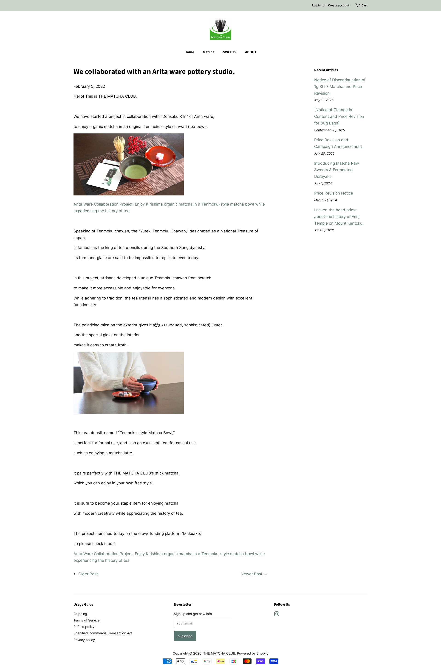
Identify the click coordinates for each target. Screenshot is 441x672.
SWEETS (229, 52)
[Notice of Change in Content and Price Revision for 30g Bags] (339, 116)
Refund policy (84, 627)
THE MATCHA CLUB (219, 653)
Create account (338, 5)
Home (189, 52)
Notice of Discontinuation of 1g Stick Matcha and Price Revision (339, 87)
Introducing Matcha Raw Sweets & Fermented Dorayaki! (336, 170)
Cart (365, 5)
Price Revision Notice (333, 193)
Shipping (80, 614)
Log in (316, 5)
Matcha (208, 52)
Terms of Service (86, 620)
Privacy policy (84, 640)
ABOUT (251, 52)
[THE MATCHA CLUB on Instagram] (276, 615)
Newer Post (251, 574)
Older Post (88, 574)
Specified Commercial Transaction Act (103, 633)
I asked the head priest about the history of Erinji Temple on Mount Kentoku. (339, 217)
